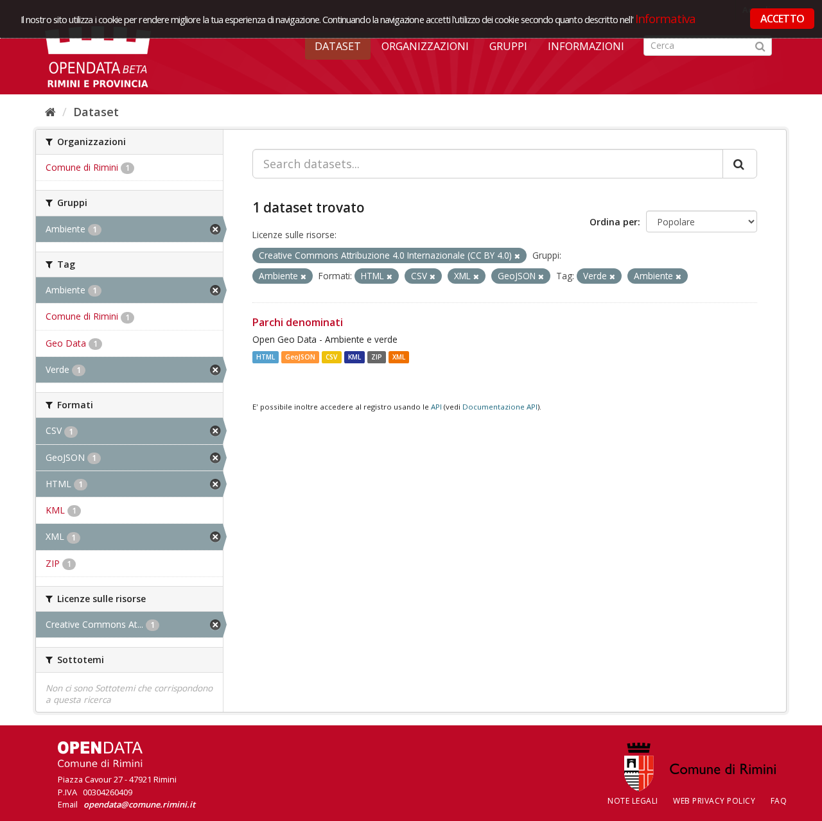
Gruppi (508, 46)
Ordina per (614, 222)
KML (354, 356)
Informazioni (586, 46)
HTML (265, 356)
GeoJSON (300, 356)
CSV (331, 356)
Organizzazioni (425, 46)
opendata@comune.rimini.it (139, 804)
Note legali (633, 800)
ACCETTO (782, 19)
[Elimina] (517, 256)
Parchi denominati (297, 322)
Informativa (665, 18)
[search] (739, 163)
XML (398, 356)
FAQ (779, 800)
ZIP (376, 356)
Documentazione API (500, 406)
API (436, 406)
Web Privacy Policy (714, 800)
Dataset (338, 46)
